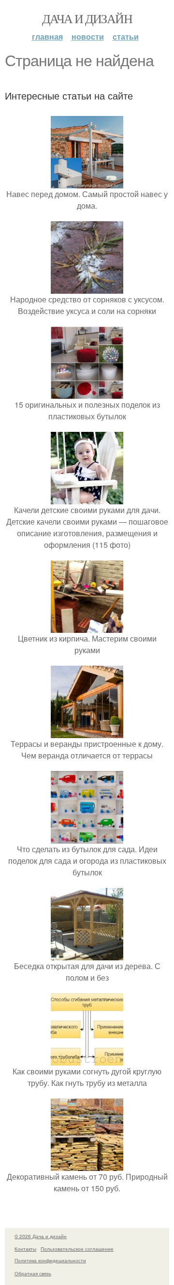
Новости (88, 36)
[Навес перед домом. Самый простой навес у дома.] (87, 182)
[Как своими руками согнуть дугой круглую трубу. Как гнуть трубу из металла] (87, 1059)
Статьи (126, 36)
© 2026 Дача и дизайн (40, 1236)
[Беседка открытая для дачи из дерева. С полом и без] (87, 954)
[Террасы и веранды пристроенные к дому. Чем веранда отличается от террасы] (87, 732)
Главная (47, 36)
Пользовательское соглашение (77, 1248)
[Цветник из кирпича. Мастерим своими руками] (87, 626)
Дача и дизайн (87, 18)
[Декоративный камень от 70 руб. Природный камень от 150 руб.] (87, 1165)
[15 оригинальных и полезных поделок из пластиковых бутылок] (87, 393)
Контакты (25, 1248)
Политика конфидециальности (50, 1260)
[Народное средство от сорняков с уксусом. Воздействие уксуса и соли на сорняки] (87, 287)
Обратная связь (32, 1273)
